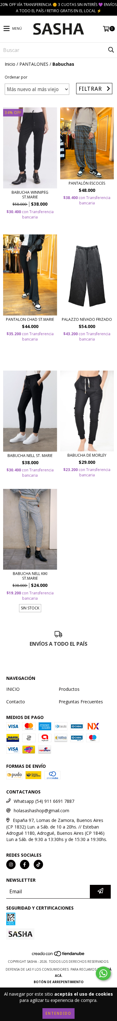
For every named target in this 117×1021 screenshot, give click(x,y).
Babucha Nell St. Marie (29, 455)
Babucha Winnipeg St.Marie (30, 194)
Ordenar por (16, 77)
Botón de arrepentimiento (59, 982)
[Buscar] (111, 50)
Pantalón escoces (87, 183)
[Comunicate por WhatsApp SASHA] (103, 973)
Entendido (58, 1013)
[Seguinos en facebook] (24, 864)
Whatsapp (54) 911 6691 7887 (44, 801)
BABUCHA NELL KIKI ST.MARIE (30, 576)
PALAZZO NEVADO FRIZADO (87, 319)
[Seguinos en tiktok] (38, 864)
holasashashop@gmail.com (41, 810)
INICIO (13, 689)
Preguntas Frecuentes (81, 702)
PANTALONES (33, 64)
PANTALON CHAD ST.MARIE (30, 319)
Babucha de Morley (86, 455)
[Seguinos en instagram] (11, 864)
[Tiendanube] (58, 955)
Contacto (15, 702)
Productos (69, 689)
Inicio (10, 64)
